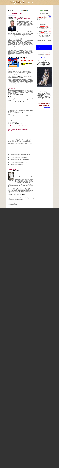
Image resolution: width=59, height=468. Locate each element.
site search (43, 16)
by (45, 16)
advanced (50, 16)
